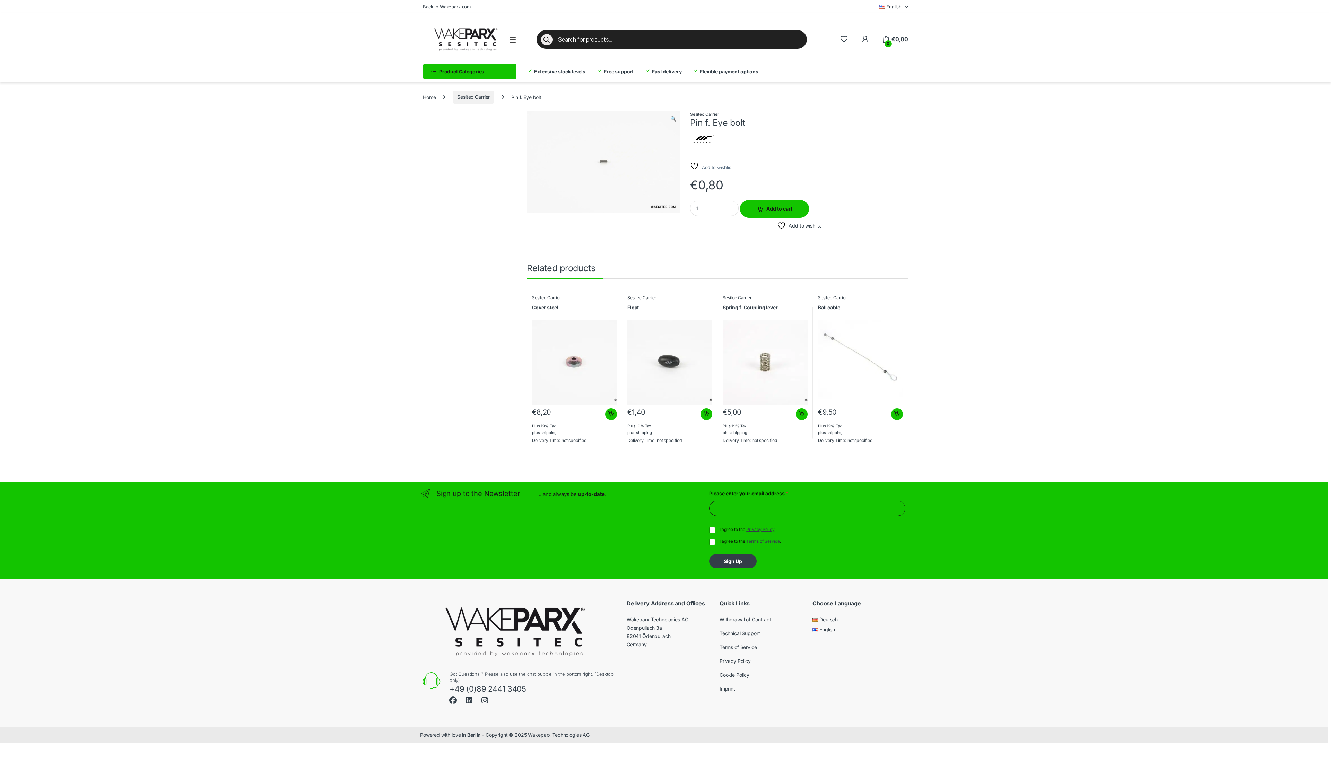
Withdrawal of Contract (745, 619)
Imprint (727, 689)
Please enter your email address (748, 493)
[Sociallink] (453, 699)
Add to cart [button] (611, 414)
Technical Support (740, 633)
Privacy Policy (760, 529)
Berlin (474, 735)
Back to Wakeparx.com (447, 6)
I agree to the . (747, 529)
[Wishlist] (844, 39)
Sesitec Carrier (473, 97)
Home (429, 97)
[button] (673, 119)
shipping (549, 432)
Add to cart (779, 209)
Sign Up (733, 561)
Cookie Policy (734, 675)
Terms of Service (763, 541)
